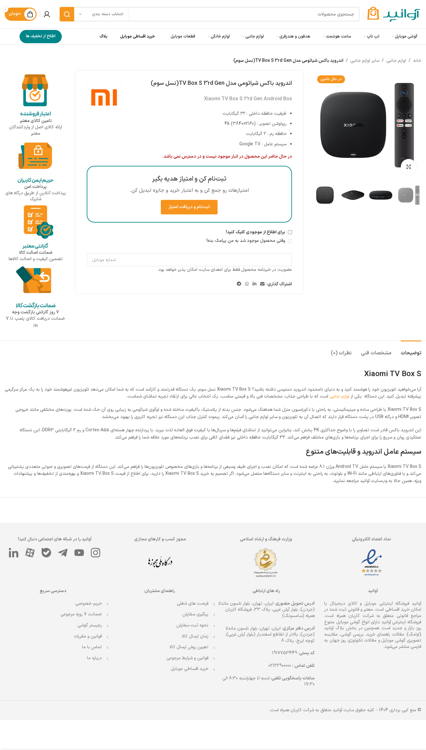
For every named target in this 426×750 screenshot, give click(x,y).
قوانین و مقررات (88, 636)
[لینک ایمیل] (262, 284)
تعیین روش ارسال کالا (188, 647)
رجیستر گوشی (90, 625)
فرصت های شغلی (192, 603)
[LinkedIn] (13, 552)
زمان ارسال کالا (195, 636)
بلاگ (104, 36)
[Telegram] (62, 552)
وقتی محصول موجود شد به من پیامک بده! (246, 240)
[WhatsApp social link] (247, 284)
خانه (417, 60)
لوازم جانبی (396, 60)
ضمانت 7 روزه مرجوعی (81, 614)
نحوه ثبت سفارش (192, 625)
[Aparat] (30, 552)
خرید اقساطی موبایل (137, 36)
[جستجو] (67, 14)
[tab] (411, 350)
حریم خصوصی (88, 603)
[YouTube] (79, 552)
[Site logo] (393, 14)
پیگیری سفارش (195, 614)
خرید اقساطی (397, 609)
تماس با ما (92, 647)
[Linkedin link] (254, 284)
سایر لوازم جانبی (364, 60)
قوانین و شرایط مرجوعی (187, 658)
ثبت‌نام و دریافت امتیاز (189, 207)
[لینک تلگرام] (239, 284)
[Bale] (46, 552)
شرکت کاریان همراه (355, 616)
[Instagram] (95, 552)
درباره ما (94, 658)
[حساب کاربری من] (46, 14)
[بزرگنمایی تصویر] (409, 167)
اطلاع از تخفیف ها (40, 36)
